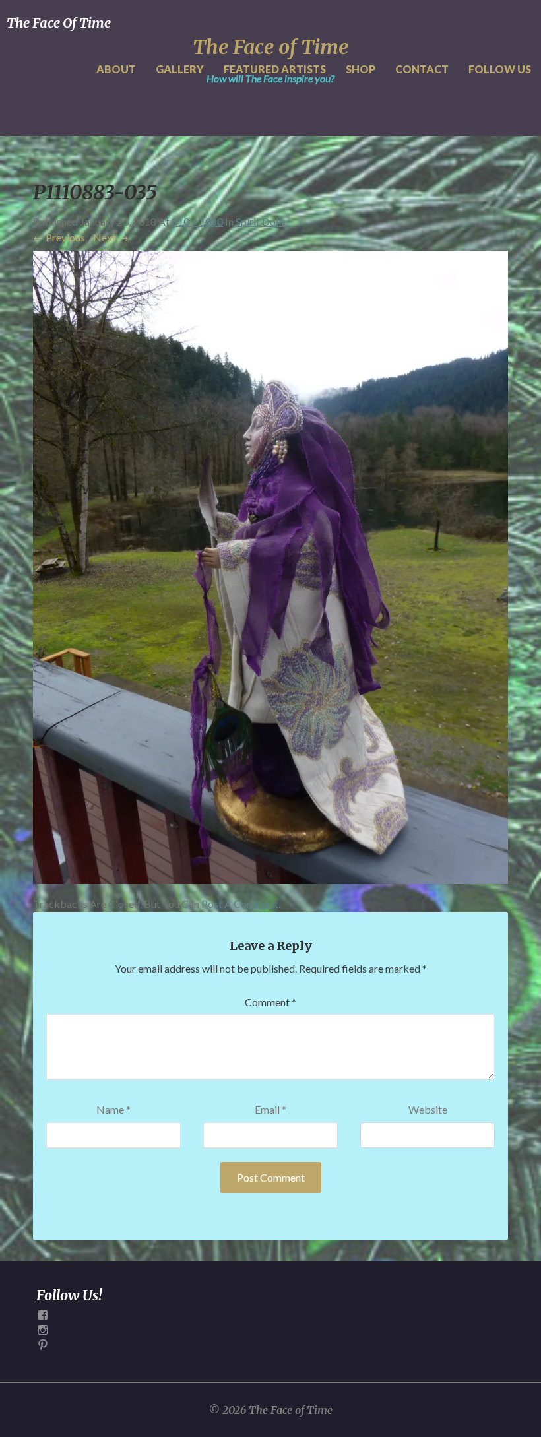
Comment (270, 1002)
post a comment (239, 903)
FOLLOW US (499, 69)
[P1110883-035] (270, 571)
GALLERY (180, 69)
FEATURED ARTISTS (275, 69)
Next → (111, 237)
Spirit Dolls (261, 221)
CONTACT (422, 69)
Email (270, 1109)
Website (427, 1109)
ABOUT (116, 69)
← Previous (59, 237)
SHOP (360, 69)
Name (113, 1109)
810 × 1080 (197, 221)
